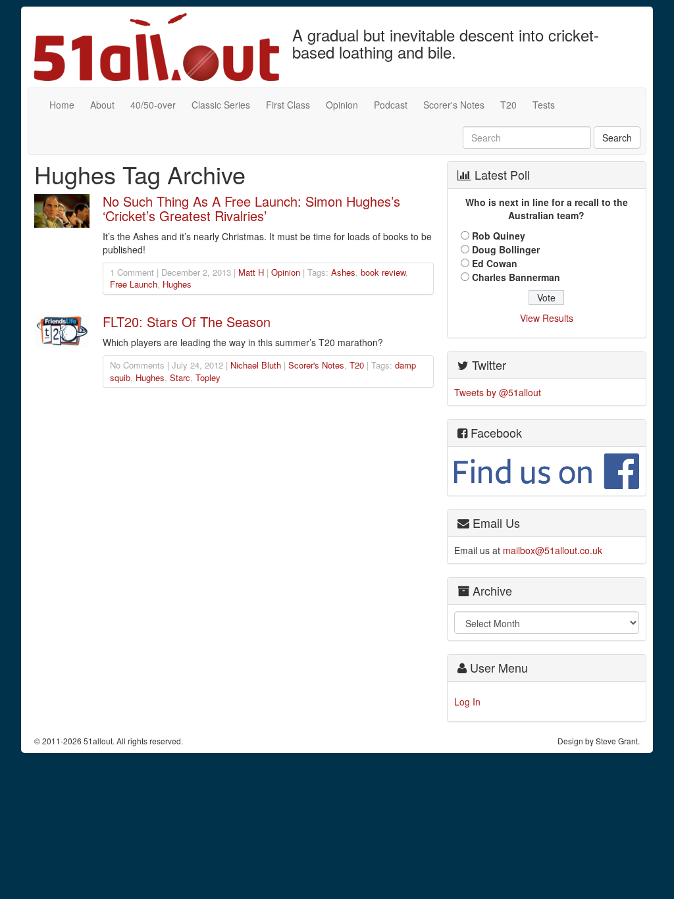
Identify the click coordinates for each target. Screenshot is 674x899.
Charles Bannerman (516, 277)
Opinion (342, 104)
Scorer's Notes (453, 104)
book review (383, 272)
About (102, 104)
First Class (288, 104)
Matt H (251, 272)
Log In (467, 701)
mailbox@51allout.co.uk (552, 550)
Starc (180, 377)
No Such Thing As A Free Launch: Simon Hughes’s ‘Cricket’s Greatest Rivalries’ (251, 208)
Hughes (177, 284)
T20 (508, 104)
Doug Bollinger (506, 249)
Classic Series (221, 104)
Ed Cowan (494, 263)
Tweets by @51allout (497, 392)
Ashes (343, 272)
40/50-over (153, 104)
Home (61, 104)
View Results (546, 317)
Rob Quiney (498, 235)
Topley (207, 377)
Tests (543, 104)
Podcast (390, 104)
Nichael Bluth (255, 365)
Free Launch (133, 284)
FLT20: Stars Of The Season (187, 321)
